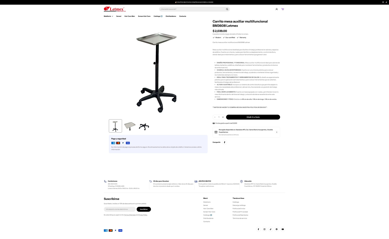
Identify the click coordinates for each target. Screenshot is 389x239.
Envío (227, 34)
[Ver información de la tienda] (276, 132)
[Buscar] (227, 9)
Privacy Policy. (142, 215)
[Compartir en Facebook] (224, 142)
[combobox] (194, 9)
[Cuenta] (276, 9)
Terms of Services (130, 215)
